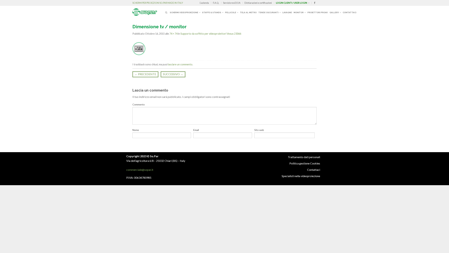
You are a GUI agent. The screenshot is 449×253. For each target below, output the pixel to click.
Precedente (145, 74)
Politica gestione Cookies (304, 163)
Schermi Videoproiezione (184, 12)
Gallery (334, 12)
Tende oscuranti (268, 12)
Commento (138, 104)
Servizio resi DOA (231, 2)
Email (196, 129)
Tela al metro (248, 12)
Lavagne (287, 12)
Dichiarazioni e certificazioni (258, 2)
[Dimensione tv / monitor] (138, 48)
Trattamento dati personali (304, 157)
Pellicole (230, 12)
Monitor (299, 12)
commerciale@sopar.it (139, 169)
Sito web (259, 129)
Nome (135, 129)
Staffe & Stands (211, 12)
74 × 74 (173, 33)
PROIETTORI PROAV (317, 12)
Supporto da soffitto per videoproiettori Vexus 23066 (210, 33)
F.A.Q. (216, 2)
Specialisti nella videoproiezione (301, 176)
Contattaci (349, 12)
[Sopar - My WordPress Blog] (148, 11)
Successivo (173, 74)
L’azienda (204, 2)
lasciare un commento (180, 64)
